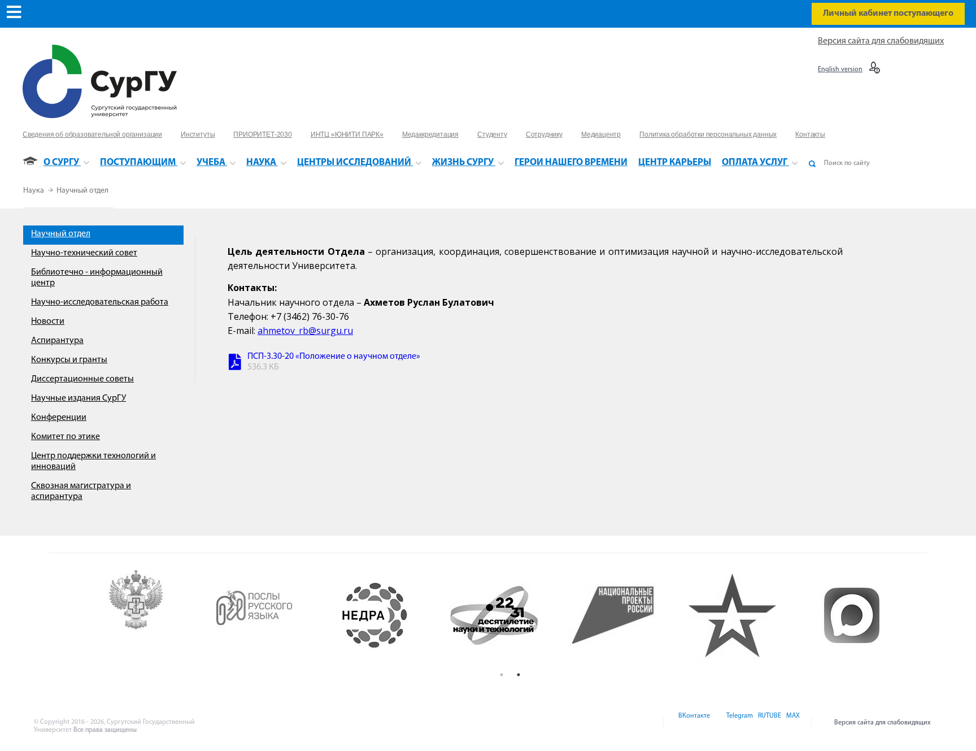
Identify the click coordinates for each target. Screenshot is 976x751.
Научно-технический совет (84, 253)
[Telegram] (739, 722)
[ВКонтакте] (693, 722)
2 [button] (518, 674)
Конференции (58, 417)
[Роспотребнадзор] (152, 615)
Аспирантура (57, 340)
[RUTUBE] (769, 722)
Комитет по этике (65, 436)
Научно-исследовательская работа (99, 302)
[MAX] (791, 722)
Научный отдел (82, 190)
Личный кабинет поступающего (888, 13)
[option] (152, 615)
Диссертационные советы (82, 379)
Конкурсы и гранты (69, 359)
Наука (34, 190)
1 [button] (501, 674)
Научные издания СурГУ (78, 398)
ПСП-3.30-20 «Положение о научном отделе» (333, 356)
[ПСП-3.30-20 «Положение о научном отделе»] (235, 363)
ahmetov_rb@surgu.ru (305, 330)
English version (840, 69)
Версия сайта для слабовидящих (881, 41)
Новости (47, 321)
